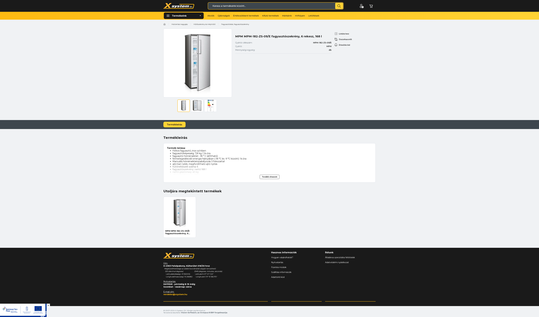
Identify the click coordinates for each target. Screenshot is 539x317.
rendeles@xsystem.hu (175, 294)
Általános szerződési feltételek (340, 257)
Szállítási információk (281, 272)
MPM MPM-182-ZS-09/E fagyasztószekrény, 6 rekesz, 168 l (177, 232)
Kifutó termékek (270, 15)
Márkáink (287, 15)
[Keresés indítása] (339, 6)
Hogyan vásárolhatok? (282, 257)
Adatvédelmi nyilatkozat (337, 262)
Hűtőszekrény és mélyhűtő (204, 24)
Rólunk (329, 252)
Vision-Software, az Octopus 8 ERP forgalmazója (204, 313)
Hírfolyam (300, 15)
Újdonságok (224, 15)
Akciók (210, 15)
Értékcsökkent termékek (246, 15)
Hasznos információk (284, 252)
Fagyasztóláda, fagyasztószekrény (235, 24)
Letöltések (313, 15)
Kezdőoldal (164, 24)
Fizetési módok (278, 267)
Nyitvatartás (277, 262)
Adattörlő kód (278, 277)
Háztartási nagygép (180, 24)
